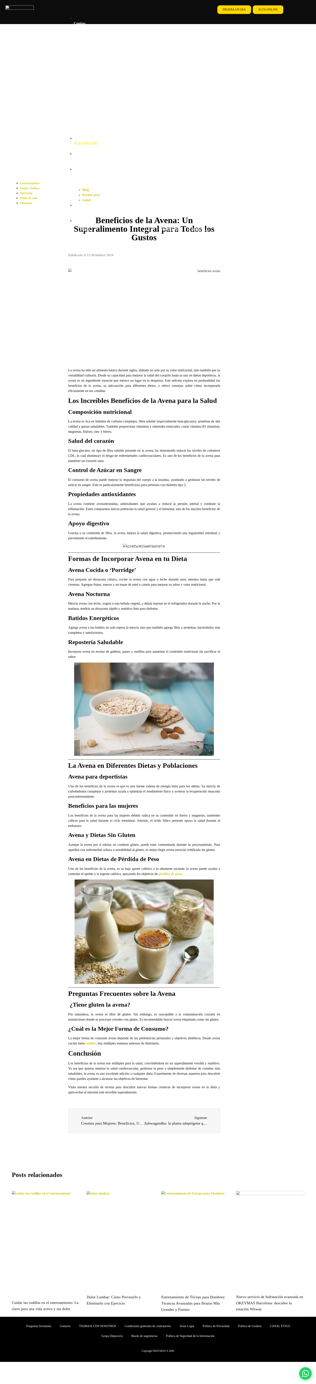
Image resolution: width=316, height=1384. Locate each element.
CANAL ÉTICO (280, 1326)
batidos (90, 1043)
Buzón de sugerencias (144, 1336)
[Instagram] (305, 9)
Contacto (65, 1326)
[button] (138, 10)
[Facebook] (296, 9)
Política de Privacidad (216, 1326)
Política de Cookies (249, 1326)
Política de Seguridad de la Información (190, 1336)
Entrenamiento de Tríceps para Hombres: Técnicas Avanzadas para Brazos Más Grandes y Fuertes (193, 1303)
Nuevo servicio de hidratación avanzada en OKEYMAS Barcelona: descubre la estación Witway (269, 1303)
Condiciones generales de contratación (148, 1326)
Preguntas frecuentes (38, 1326)
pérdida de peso (170, 874)
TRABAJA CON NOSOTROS (97, 1326)
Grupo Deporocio (112, 1336)
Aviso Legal (186, 1326)
